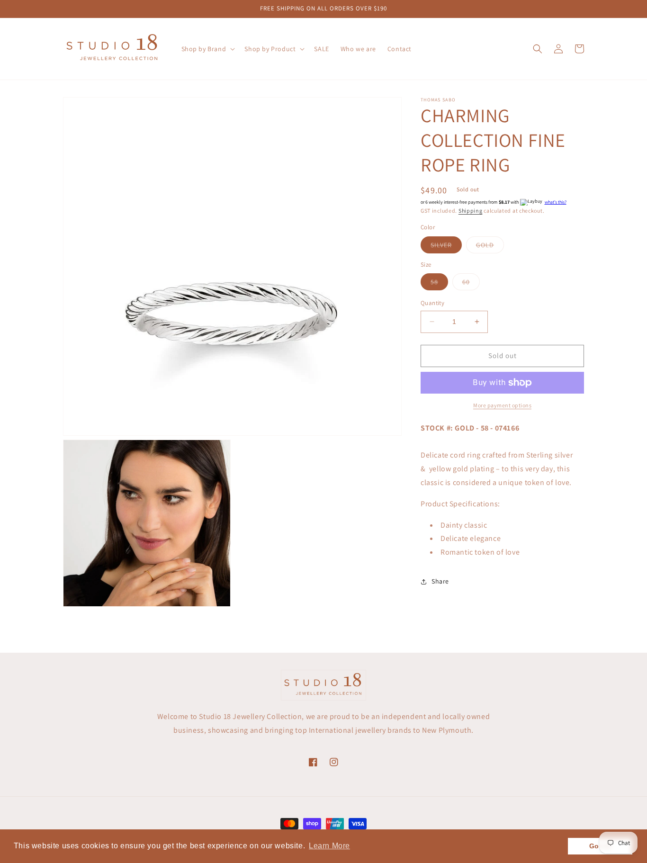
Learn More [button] (329, 846)
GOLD (490, 246)
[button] (207, 49)
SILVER (446, 246)
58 (439, 283)
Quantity (432, 303)
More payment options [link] (502, 405)
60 (471, 283)
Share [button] (440, 581)
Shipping (470, 210)
